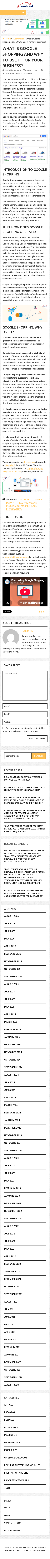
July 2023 (9, 1165)
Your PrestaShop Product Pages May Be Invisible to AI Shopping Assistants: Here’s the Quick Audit (24, 829)
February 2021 (12, 1347)
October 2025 (12, 969)
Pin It (41, 612)
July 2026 (9, 923)
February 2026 (12, 954)
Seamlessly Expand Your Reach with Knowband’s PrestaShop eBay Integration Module (23, 859)
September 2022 (13, 1218)
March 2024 (11, 1105)
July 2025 (9, 991)
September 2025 (13, 976)
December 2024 (12, 1044)
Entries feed (10, 1515)
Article (8, 1404)
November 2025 (13, 961)
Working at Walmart (15, 890)
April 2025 (10, 1014)
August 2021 (11, 1301)
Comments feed (12, 1523)
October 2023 (12, 1143)
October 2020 (12, 1370)
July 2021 (9, 1309)
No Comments (25, 73)
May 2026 (9, 938)
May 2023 (9, 1180)
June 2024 (9, 1090)
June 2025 (9, 999)
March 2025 (11, 1022)
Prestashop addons (16, 1473)
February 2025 (12, 1029)
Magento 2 (10, 465)
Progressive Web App (16, 1480)
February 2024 (12, 1112)
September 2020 (13, 1377)
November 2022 (13, 1211)
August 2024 (11, 1075)
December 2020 (12, 1362)
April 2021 (10, 1332)
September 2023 (13, 1150)
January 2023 (12, 1196)
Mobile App (10, 1450)
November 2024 (13, 1052)
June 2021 (9, 1317)
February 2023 (12, 1188)
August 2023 (11, 1158)
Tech (7, 1488)
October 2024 (12, 1059)
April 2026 (10, 946)
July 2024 (9, 1082)
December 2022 (12, 1203)
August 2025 (11, 984)
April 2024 (10, 1097)
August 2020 (11, 1385)
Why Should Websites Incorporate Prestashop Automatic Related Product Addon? (23, 893)
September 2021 (13, 1294)
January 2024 (12, 1120)
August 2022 (11, 1226)
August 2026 (11, 916)
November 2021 (13, 1286)
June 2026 (9, 931)
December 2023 (12, 1128)
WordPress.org (12, 1530)
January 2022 (12, 1271)
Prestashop (29, 462)
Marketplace (12, 1442)
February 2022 (12, 1264)
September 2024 (13, 1067)
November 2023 (13, 1135)
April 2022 (10, 1256)
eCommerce (8, 73)
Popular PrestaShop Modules (22, 1465)
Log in (7, 1508)
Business (9, 1420)
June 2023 (9, 1173)
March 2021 (11, 1339)
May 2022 (9, 1249)
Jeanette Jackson (13, 70)
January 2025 (12, 1037)
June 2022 (9, 1241)
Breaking (9, 1412)
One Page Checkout (15, 1457)
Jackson (27, 631)
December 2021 (12, 1279)
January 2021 (12, 1354)
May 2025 (9, 1007)
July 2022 (9, 1233)
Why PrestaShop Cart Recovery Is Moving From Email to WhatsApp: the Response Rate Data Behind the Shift (24, 800)
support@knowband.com (17, 557)
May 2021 (9, 1324)
